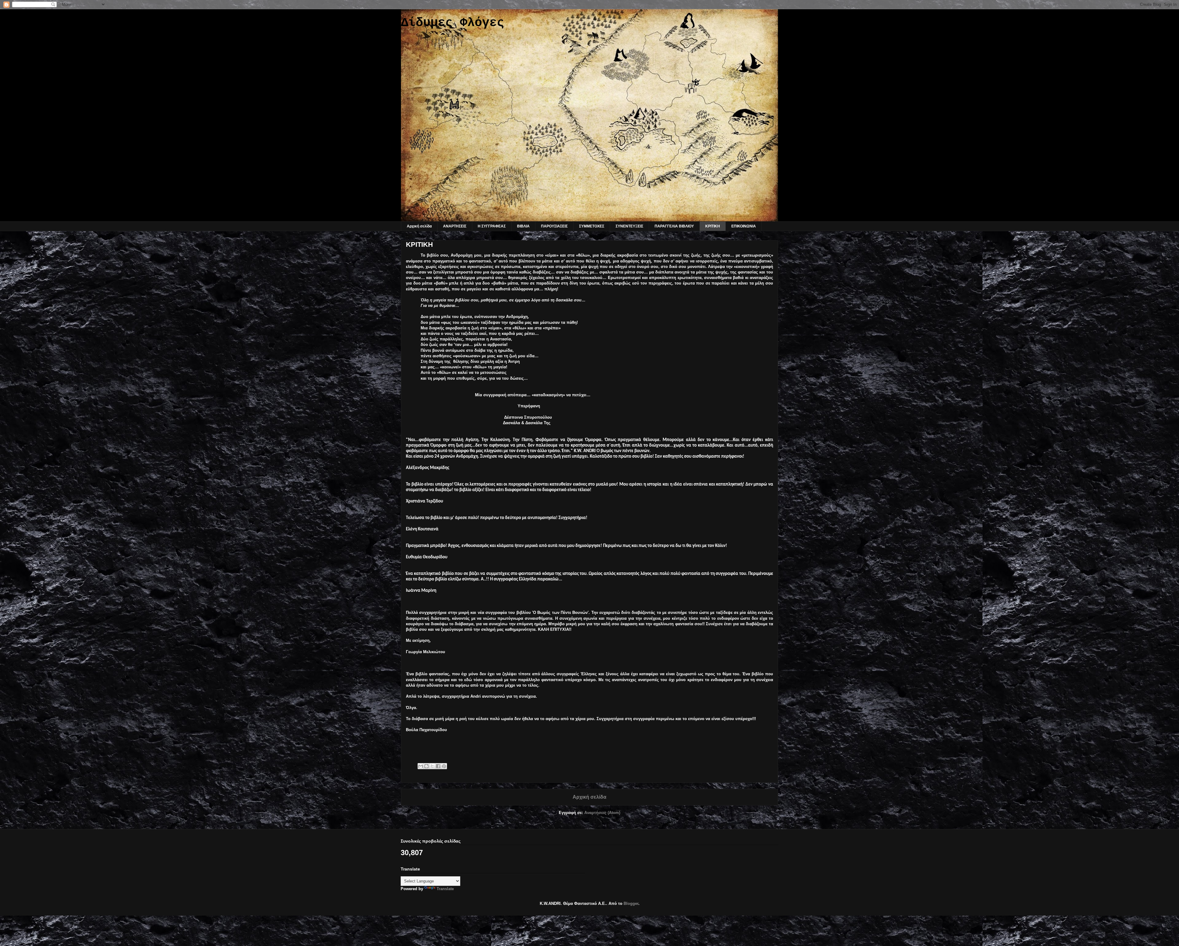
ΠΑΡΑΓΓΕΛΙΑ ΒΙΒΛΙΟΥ (674, 226)
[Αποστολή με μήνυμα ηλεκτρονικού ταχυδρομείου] (421, 766)
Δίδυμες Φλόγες (452, 23)
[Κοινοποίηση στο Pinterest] (444, 766)
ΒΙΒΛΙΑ (523, 226)
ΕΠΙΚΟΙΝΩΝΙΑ (743, 226)
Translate (445, 888)
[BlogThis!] (426, 766)
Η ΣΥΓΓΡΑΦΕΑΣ (492, 226)
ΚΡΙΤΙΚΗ (712, 226)
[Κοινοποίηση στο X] (432, 766)
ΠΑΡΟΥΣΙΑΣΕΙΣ (554, 226)
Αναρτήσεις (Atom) (602, 812)
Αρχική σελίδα (419, 226)
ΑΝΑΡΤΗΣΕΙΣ (454, 226)
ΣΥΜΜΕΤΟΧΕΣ (591, 226)
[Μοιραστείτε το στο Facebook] (438, 766)
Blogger (631, 903)
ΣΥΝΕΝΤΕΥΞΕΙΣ (629, 226)
